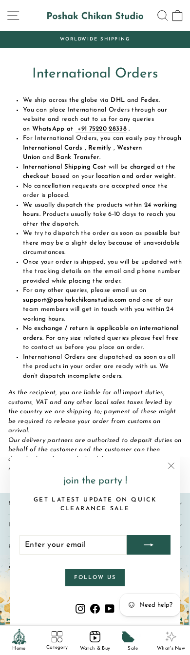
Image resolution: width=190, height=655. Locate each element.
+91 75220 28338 (101, 129)
